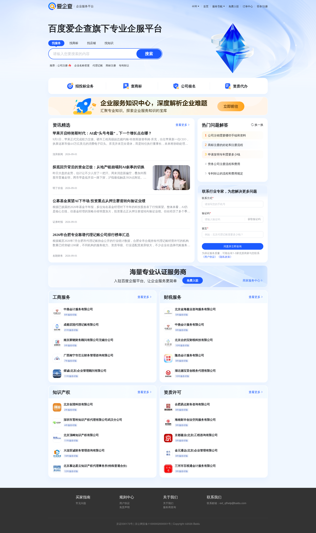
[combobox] (105, 53)
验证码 (206, 213)
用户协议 (124, 503)
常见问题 (81, 503)
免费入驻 (234, 6)
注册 (265, 6)
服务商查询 (169, 507)
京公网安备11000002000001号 (153, 524)
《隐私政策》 (225, 256)
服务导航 (217, 6)
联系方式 (207, 198)
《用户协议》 (209, 256)
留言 (204, 228)
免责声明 (124, 507)
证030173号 (126, 524)
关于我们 (168, 503)
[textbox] (105, 53)
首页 (205, 6)
